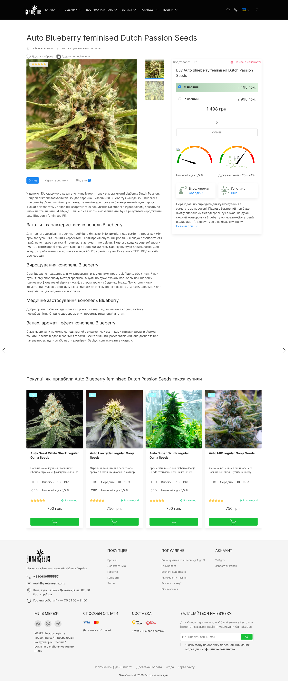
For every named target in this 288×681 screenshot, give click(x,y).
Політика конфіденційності (113, 667)
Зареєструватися (226, 565)
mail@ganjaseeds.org (49, 583)
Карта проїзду (42, 594)
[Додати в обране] (79, 395)
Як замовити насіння (174, 577)
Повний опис (185, 226)
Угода (170, 667)
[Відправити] (247, 637)
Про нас (112, 560)
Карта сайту (186, 667)
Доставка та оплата (99, 9)
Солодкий (196, 193)
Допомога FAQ (116, 565)
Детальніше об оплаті (97, 630)
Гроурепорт (168, 565)
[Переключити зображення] (154, 69)
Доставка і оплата (149, 667)
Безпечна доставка (173, 571)
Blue (234, 193)
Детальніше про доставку (148, 630)
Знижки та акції (171, 583)
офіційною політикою (219, 649)
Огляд (32, 180)
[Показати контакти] (236, 10)
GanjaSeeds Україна (74, 568)
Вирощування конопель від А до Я (183, 560)
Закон (111, 583)
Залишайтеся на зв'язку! (206, 613)
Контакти (113, 577)
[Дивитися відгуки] (37, 500)
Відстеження (169, 589)
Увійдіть (220, 560)
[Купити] (54, 522)
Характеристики (56, 180)
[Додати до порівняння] (79, 401)
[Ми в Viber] (48, 623)
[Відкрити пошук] (228, 10)
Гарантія (112, 571)
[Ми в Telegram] (58, 623)
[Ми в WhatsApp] (38, 623)
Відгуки (126, 9)
